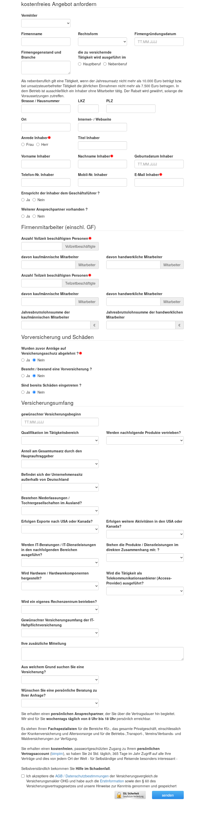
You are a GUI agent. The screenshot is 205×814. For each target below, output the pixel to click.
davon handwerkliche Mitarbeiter (134, 256)
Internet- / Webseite (94, 119)
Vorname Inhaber (35, 156)
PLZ (109, 100)
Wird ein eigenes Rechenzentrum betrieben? (59, 601)
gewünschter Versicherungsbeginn (51, 413)
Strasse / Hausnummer (40, 100)
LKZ (81, 100)
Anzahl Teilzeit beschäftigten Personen (54, 275)
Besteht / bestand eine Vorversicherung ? (56, 368)
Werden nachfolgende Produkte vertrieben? (143, 432)
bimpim (57, 753)
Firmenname (31, 33)
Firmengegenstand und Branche (41, 55)
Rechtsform (88, 33)
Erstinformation (112, 780)
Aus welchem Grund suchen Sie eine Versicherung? (52, 669)
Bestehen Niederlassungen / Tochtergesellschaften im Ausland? (51, 500)
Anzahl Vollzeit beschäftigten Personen (54, 238)
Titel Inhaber (89, 137)
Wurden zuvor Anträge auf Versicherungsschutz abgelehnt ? (50, 351)
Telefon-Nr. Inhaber (37, 174)
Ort (23, 119)
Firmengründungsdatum (155, 33)
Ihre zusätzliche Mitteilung (43, 643)
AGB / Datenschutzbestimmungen (82, 775)
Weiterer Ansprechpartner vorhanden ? (54, 209)
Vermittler (29, 15)
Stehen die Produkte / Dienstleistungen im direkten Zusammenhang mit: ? (142, 547)
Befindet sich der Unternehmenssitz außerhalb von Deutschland (51, 477)
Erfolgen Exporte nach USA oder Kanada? (57, 521)
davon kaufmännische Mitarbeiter (49, 256)
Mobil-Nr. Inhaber (92, 174)
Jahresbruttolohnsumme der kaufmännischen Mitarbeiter (45, 315)
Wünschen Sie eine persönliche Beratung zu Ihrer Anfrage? (59, 693)
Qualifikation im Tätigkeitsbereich (50, 432)
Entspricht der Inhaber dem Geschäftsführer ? (60, 192)
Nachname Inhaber (94, 156)
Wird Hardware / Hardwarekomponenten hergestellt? (55, 575)
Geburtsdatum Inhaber (153, 156)
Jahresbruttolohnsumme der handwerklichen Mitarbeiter (144, 315)
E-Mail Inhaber (146, 174)
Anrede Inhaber (34, 137)
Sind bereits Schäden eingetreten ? (51, 385)
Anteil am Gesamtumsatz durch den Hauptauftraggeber (51, 453)
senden (168, 795)
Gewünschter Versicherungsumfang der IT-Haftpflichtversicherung (57, 622)
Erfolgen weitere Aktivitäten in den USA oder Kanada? (144, 524)
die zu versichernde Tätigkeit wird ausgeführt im (102, 55)
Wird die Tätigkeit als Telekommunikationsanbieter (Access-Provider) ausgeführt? (139, 577)
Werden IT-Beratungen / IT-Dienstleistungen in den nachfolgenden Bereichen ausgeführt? (58, 549)
